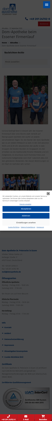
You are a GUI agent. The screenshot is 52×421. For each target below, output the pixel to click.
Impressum (40, 227)
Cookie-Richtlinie (13, 227)
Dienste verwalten (25, 204)
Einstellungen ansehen (26, 222)
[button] (48, 193)
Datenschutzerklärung (28, 227)
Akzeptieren (26, 209)
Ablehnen (26, 216)
